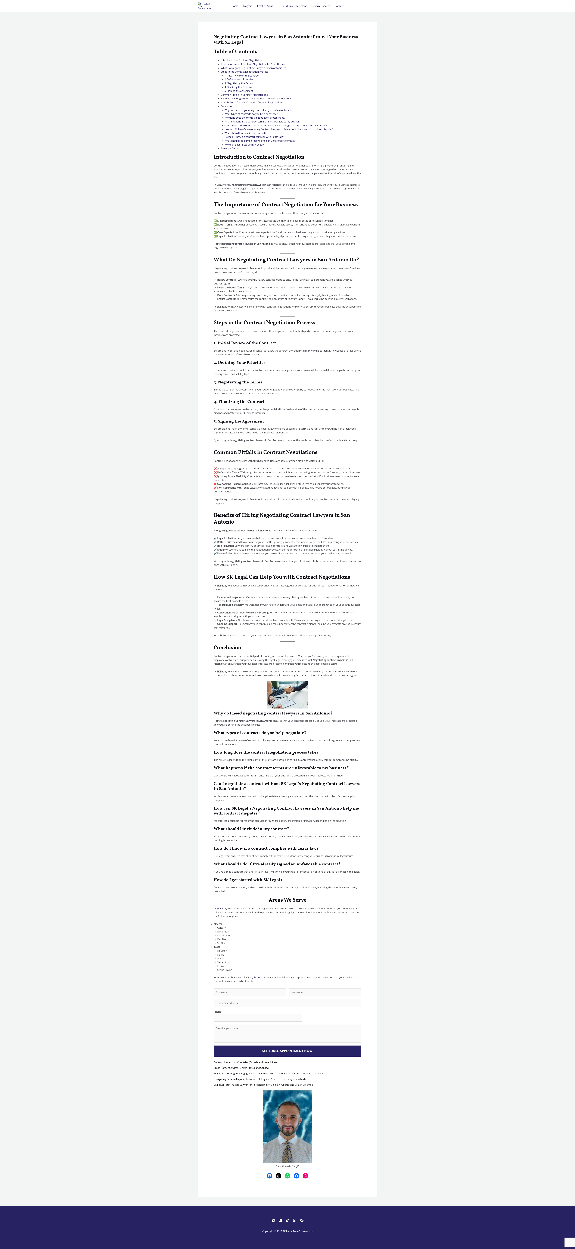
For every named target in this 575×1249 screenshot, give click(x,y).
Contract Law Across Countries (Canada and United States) (246, 1062)
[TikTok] (278, 1175)
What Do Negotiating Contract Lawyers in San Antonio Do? (254, 68)
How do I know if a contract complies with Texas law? (254, 136)
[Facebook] (296, 1175)
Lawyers (247, 6)
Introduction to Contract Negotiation (241, 60)
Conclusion (227, 106)
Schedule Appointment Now (287, 1051)
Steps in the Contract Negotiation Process (244, 71)
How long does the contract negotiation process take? (254, 117)
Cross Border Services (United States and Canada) (241, 1067)
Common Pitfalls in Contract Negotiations (244, 94)
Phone (217, 1011)
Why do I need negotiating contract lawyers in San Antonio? (257, 110)
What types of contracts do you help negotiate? (251, 114)
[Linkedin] (280, 1220)
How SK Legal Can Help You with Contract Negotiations (252, 102)
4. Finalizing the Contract (238, 87)
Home (234, 6)
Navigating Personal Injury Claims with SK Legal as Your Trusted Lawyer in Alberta (260, 1079)
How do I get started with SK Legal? (244, 144)
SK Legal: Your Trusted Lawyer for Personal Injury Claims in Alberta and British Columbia (263, 1084)
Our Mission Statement (294, 6)
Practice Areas (265, 6)
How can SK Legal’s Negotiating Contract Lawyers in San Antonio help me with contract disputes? (278, 129)
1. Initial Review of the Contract (241, 75)
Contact (339, 6)
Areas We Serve (229, 148)
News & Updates (320, 6)
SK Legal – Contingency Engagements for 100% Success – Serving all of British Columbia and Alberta (270, 1073)
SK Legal (221, 908)
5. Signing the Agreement (238, 91)
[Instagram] (305, 1175)
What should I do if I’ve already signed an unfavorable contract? (260, 140)
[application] (274, 6)
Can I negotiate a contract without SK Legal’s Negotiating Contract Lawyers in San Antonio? (275, 125)
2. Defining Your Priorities (238, 79)
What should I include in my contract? (245, 133)
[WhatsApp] (287, 1175)
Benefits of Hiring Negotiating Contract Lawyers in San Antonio (256, 98)
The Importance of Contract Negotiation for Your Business (254, 64)
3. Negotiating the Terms (238, 83)
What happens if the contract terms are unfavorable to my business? (263, 121)
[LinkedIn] (269, 1175)
